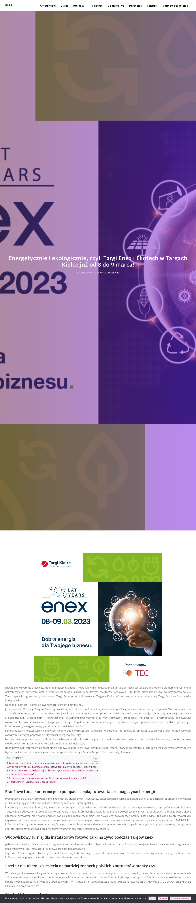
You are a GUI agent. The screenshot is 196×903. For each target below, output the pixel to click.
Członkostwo (115, 5)
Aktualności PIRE (109, 273)
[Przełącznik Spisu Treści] (94, 759)
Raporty (97, 5)
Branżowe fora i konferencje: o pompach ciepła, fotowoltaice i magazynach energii (53, 763)
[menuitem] (48, 5)
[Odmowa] (192, 898)
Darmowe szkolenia (175, 5)
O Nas (64, 5)
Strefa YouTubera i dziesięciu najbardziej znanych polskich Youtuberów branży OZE (53, 771)
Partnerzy (135, 5)
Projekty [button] (78, 5)
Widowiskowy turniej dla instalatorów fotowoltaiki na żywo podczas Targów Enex (52, 767)
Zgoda (152, 898)
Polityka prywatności (180, 898)
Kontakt (152, 5)
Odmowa (163, 898)
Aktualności (48, 5)
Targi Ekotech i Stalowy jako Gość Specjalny (32, 782)
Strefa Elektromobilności (22, 774)
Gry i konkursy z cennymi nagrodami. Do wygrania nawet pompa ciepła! (47, 778)
